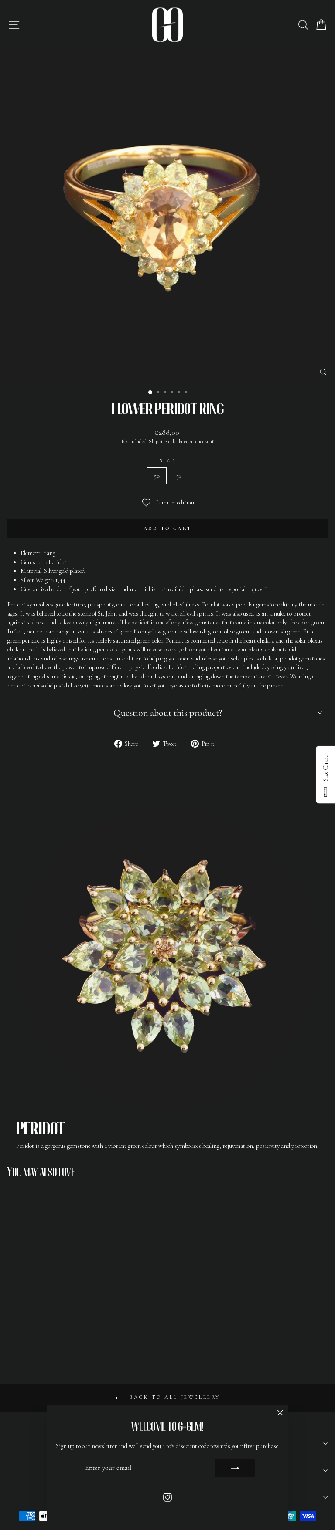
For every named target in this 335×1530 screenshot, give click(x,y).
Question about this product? (167, 712)
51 (178, 476)
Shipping (158, 441)
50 (157, 476)
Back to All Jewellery (173, 1398)
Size (167, 460)
